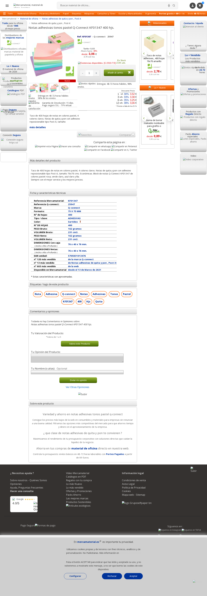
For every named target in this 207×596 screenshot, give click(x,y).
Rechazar (112, 576)
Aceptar (133, 576)
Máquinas (89, 13)
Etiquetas (76, 13)
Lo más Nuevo (74, 484)
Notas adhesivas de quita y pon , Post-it (51, 23)
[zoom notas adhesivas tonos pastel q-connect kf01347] (33, 88)
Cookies (126, 491)
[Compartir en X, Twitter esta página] (124, 149)
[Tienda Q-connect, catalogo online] (84, 43)
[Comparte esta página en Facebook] (97, 149)
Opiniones (16, 484)
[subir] (82, 394)
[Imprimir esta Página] (46, 146)
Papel (66, 13)
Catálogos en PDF (76, 476)
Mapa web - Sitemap (133, 494)
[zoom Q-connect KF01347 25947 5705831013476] (65, 88)
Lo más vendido (74, 487)
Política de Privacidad (133, 487)
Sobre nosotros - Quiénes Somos (28, 480)
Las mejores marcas (77, 498)
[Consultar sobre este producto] (69, 146)
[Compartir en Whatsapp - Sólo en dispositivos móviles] (98, 146)
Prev (144, 53)
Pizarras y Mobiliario (50, 13)
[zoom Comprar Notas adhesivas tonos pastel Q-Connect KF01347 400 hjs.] (54, 88)
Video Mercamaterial (77, 473)
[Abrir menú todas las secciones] (7, 6)
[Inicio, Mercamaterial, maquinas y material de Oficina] (29, 5)
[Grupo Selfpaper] (137, 503)
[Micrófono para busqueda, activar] (169, 5)
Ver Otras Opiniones (77, 387)
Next (169, 53)
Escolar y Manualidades (130, 13)
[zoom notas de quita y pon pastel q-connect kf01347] (44, 88)
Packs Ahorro (73, 494)
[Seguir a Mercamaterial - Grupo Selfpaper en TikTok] (191, 530)
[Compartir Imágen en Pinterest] (124, 146)
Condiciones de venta (134, 480)
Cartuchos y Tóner (106, 13)
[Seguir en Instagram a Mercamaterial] (170, 530)
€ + (172, 13)
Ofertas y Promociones (79, 491)
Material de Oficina (27, 13)
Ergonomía (150, 13)
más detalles (38, 127)
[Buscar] (174, 5)
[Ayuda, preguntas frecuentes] (197, 581)
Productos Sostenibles (78, 502)
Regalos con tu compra (79, 480)
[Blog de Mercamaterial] (13, 157)
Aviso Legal (128, 484)
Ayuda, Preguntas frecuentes (26, 487)
